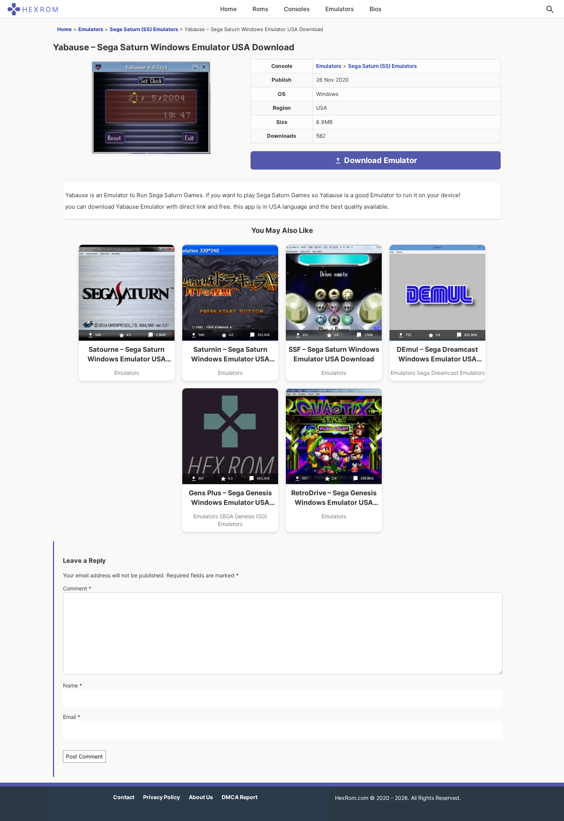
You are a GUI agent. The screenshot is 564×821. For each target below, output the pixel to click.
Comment (77, 588)
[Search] (549, 9)
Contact (123, 797)
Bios (375, 9)
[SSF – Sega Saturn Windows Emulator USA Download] (334, 313)
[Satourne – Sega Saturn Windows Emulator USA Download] (127, 313)
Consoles (297, 9)
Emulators (339, 9)
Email (71, 717)
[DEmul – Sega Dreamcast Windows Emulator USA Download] (437, 313)
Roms (260, 9)
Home (228, 9)
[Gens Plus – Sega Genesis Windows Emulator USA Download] (230, 460)
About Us (201, 797)
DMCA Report (239, 797)
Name (72, 685)
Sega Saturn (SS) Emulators (144, 29)
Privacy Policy (161, 797)
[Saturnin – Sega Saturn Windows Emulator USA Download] (230, 313)
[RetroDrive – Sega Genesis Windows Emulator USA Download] (334, 460)
